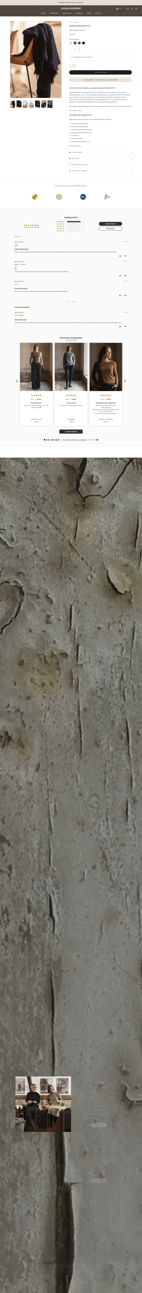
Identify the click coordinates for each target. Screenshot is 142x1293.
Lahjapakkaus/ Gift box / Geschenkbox (83, 57)
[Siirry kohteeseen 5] (37, 104)
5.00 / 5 (36, 225)
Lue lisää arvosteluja (71, 432)
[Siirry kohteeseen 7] (50, 104)
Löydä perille (99, 1125)
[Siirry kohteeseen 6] (43, 104)
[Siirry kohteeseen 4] (31, 104)
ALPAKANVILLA (79, 13)
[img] (19, 242)
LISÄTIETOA (98, 13)
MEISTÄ (89, 13)
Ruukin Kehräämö (74, 22)
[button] (73, 30)
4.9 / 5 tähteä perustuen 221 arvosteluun (74, 440)
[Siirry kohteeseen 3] (25, 104)
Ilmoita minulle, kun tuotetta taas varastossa (100, 80)
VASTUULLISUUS (66, 13)
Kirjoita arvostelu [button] (110, 224)
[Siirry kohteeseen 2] (19, 104)
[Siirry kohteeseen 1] (13, 104)
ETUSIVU (43, 13)
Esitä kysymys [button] (110, 229)
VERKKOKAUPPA (54, 13)
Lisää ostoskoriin (100, 72)
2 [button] (70, 301)
